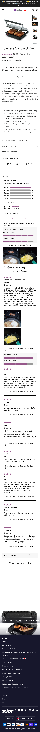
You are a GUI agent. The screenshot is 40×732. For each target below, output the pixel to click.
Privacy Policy (7, 677)
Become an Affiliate (9, 649)
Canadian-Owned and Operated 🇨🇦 (14, 659)
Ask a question (9, 146)
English (8, 718)
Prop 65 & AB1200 (9, 152)
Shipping (5, 60)
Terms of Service (7, 680)
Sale (3, 699)
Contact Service (7, 662)
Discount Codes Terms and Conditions (15, 688)
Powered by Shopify (20, 729)
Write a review (25, 54)
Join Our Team (7, 645)
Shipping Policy (7, 666)
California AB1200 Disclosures (12, 684)
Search (4, 638)
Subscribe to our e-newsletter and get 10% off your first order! (19, 653)
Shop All (5, 695)
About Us (5, 642)
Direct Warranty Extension (14, 140)
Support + (5, 702)
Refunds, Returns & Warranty (12, 669)
